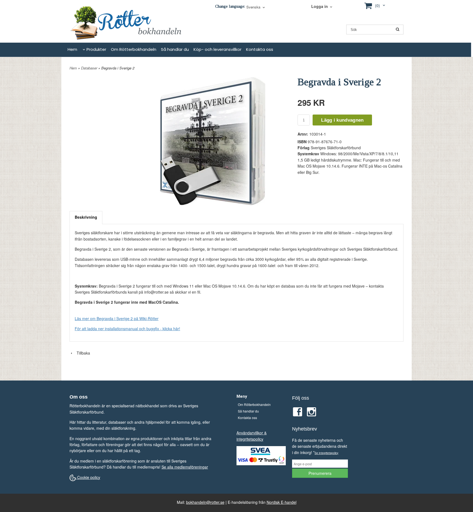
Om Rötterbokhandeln (133, 49)
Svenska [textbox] (253, 7)
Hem (72, 49)
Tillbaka (81, 353)
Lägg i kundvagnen (342, 120)
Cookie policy (88, 477)
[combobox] (256, 7)
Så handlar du (175, 49)
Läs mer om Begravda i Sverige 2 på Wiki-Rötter (116, 318)
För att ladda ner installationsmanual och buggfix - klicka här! (127, 328)
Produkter (96, 49)
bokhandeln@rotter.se (205, 502)
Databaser (89, 68)
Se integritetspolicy (326, 453)
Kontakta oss (259, 49)
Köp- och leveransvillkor (217, 49)
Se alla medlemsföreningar (184, 467)
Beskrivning (86, 217)
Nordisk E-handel (281, 502)
